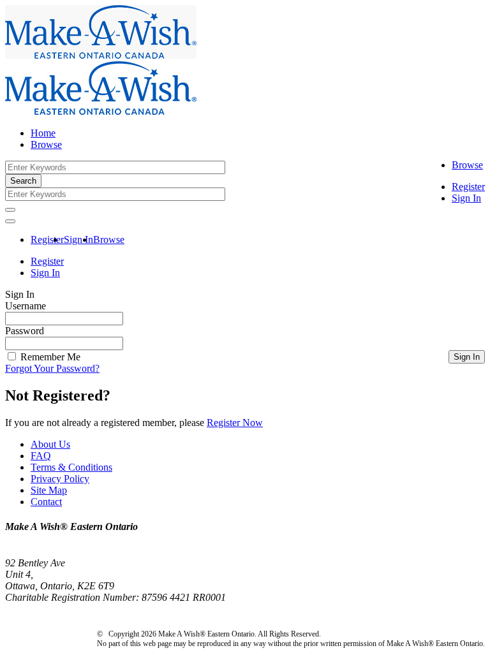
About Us (50, 444)
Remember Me (49, 356)
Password (24, 330)
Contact (46, 501)
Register (468, 186)
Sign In (466, 198)
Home (43, 133)
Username (25, 305)
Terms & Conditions (71, 467)
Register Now (235, 422)
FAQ (41, 455)
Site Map (49, 490)
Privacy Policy (60, 478)
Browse (467, 164)
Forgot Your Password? (52, 368)
